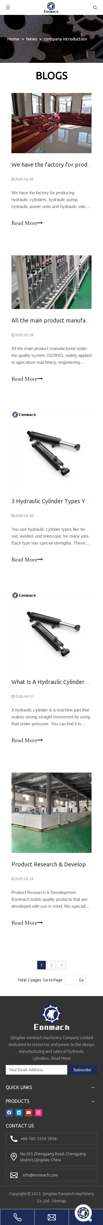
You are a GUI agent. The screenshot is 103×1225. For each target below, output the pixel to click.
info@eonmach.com (40, 1175)
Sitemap (59, 1201)
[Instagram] (38, 1112)
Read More (24, 223)
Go (81, 980)
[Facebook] (9, 1112)
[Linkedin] (19, 1112)
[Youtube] (28, 1112)
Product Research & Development (55, 864)
